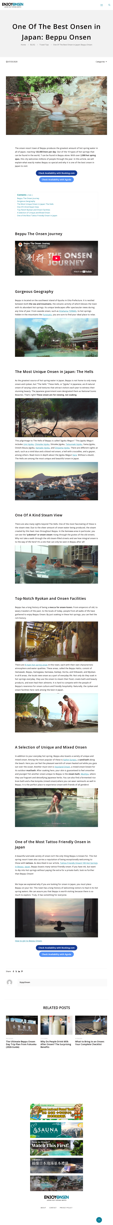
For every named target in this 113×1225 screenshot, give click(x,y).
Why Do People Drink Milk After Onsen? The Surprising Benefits (55, 1044)
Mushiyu (85, 774)
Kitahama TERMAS (67, 311)
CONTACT (53, 1208)
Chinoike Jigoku (42, 444)
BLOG (32, 44)
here (75, 455)
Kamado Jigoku (43, 447)
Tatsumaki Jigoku (74, 444)
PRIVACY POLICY (66, 1208)
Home (23, 44)
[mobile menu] (102, 5)
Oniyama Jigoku (62, 447)
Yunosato (47, 314)
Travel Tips (44, 44)
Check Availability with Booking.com (57, 173)
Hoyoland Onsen (62, 766)
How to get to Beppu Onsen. (28, 940)
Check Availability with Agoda (56, 179)
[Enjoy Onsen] (12, 5)
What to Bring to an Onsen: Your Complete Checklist (90, 1043)
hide (29, 195)
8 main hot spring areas (36, 664)
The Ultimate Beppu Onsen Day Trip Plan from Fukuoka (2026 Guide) (21, 1044)
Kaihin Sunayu (69, 759)
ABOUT (43, 1208)
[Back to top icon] (99, 1220)
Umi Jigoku (28, 444)
